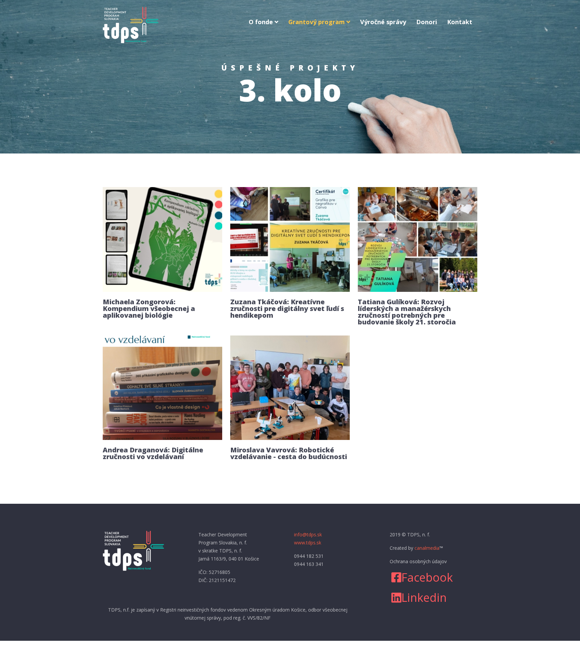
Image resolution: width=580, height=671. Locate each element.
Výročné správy (383, 22)
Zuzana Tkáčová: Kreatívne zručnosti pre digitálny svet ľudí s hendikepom (287, 308)
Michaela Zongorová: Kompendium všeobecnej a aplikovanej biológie (149, 308)
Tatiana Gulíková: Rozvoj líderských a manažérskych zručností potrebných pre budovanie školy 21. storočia (407, 311)
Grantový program (316, 22)
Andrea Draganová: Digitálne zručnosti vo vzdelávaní (153, 453)
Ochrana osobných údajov (418, 561)
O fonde (261, 22)
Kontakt (459, 22)
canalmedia (427, 548)
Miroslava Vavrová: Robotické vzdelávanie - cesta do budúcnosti (288, 453)
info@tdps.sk (308, 534)
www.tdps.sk (307, 542)
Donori (426, 22)
